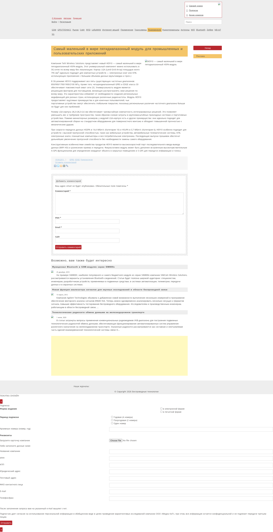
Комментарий (63, 191)
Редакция (77, 18)
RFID (88, 29)
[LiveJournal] (67, 166)
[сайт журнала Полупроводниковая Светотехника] (172, 386)
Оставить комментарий (65, 162)
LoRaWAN (96, 29)
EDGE (77, 159)
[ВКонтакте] (55, 166)
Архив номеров (196, 15)
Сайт (57, 237)
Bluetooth (200, 29)
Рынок (76, 29)
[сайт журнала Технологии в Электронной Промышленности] (117, 386)
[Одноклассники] (61, 166)
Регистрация (65, 22)
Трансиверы (141, 29)
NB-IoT (218, 29)
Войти (54, 22)
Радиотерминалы (170, 29)
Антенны (185, 29)
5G (53, 34)
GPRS (72, 159)
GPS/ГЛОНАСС (64, 29)
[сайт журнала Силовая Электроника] (99, 386)
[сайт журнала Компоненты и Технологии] (134, 386)
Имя (58, 218)
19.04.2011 (60, 159)
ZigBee (210, 29)
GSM (54, 29)
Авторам (67, 18)
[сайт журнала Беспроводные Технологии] (151, 386)
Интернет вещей (110, 29)
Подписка (193, 10)
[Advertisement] (119, 356)
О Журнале (57, 18)
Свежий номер (196, 6)
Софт (82, 29)
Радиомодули (154, 29)
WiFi (193, 29)
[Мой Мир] (64, 166)
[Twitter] (58, 166)
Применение (127, 29)
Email (58, 227)
